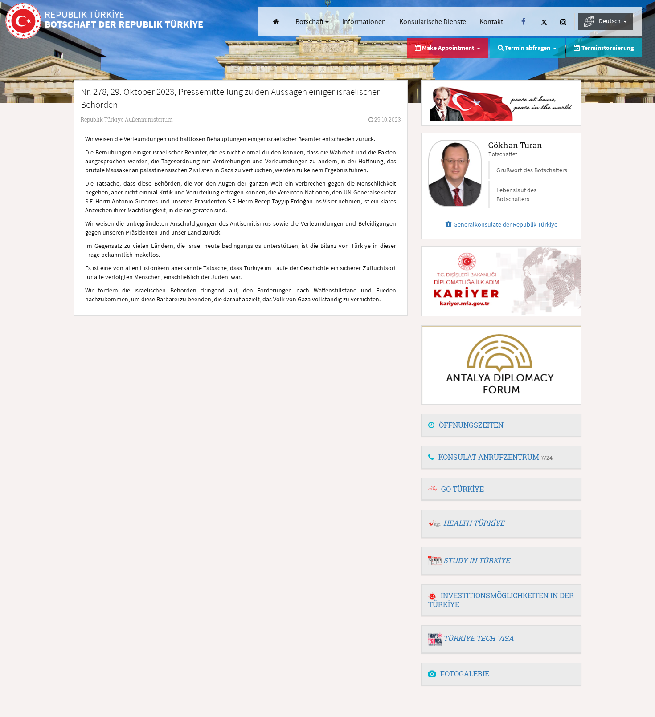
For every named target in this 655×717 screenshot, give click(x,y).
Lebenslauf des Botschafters (516, 194)
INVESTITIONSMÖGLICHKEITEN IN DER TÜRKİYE (501, 600)
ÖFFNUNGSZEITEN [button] (471, 424)
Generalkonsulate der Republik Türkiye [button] (504, 224)
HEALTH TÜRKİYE (473, 522)
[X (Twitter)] (544, 21)
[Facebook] (523, 21)
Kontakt (491, 21)
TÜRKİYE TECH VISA (478, 638)
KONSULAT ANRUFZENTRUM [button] (495, 457)
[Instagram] (563, 21)
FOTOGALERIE (464, 673)
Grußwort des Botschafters (531, 170)
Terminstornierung (607, 48)
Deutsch (610, 21)
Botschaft (310, 21)
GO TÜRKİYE (462, 489)
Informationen (364, 21)
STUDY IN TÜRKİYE (476, 560)
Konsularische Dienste (432, 21)
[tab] (501, 425)
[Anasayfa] (276, 21)
